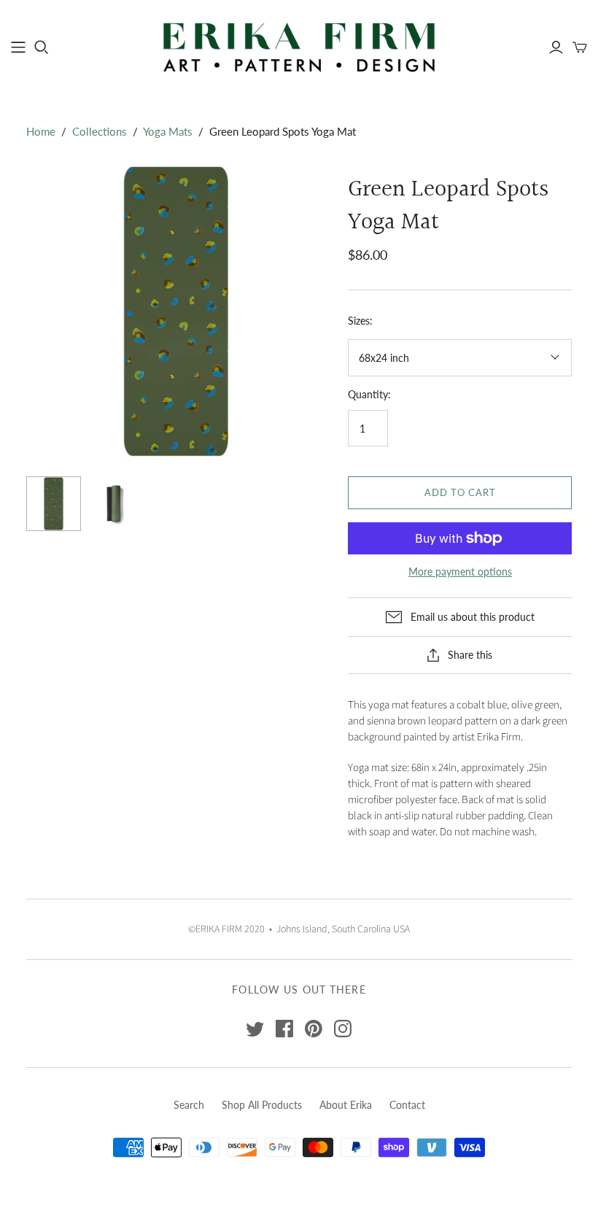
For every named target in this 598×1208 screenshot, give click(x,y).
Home (40, 131)
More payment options (460, 571)
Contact (407, 1105)
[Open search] (41, 47)
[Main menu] (18, 47)
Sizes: (360, 320)
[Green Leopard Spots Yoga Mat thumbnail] (53, 503)
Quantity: (369, 394)
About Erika (345, 1105)
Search (189, 1105)
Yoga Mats (168, 131)
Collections (99, 131)
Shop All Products (262, 1105)
